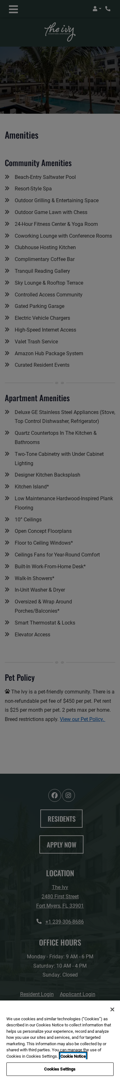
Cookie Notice (73, 1056)
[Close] (112, 1009)
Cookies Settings (60, 1069)
